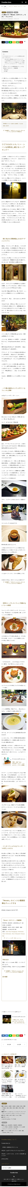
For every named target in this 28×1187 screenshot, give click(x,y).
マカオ (17, 1115)
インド (7, 1117)
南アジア (3, 1117)
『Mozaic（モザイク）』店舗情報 (10, 68)
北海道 (17, 1106)
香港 (20, 1115)
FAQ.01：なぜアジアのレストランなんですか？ (13, 1150)
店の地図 (5, 71)
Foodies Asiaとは (6, 1143)
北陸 (8, 1108)
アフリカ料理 (22, 1127)
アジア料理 (5, 1127)
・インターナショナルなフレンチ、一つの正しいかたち (14, 64)
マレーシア (23, 1111)
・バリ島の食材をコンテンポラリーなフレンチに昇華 (14, 60)
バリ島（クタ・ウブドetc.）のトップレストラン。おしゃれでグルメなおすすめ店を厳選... (18, 1021)
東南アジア (4, 1111)
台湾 (10, 1115)
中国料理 (15, 1125)
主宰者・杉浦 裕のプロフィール (10, 1147)
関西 (17, 1108)
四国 (23, 1108)
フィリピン (22, 1113)
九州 (4, 1109)
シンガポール (10, 1111)
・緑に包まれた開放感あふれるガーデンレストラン (14, 59)
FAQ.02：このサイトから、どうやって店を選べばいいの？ (14, 1154)
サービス (10, 1128)
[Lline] (10, 42)
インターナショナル (6, 1119)
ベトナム (17, 1113)
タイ (4, 1113)
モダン (16, 12)
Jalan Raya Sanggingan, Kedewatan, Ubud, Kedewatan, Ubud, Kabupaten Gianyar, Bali (13, 934)
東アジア (3, 1115)
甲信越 (4, 1108)
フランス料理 (10, 12)
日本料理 (10, 1127)
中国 (20, 1108)
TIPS (8, 1132)
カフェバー (5, 1128)
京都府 (10, 1106)
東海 (11, 1108)
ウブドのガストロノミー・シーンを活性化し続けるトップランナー (13, 57)
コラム (11, 1132)
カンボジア (8, 1113)
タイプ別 (15, 1128)
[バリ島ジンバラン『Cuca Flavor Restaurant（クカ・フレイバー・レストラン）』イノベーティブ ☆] (20, 1044)
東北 (21, 1106)
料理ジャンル (4, 1125)
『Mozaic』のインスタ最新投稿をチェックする (13, 66)
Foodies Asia (14, 1172)
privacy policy (5, 1158)
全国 (14, 1108)
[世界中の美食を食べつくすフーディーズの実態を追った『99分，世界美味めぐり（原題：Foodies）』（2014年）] (8, 1044)
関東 (24, 1106)
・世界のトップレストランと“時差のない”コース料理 (14, 62)
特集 (2, 1130)
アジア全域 (13, 1119)
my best (4, 1132)
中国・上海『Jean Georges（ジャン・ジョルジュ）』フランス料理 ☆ (18, 763)
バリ (4, 12)
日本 (2, 1106)
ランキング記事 (8, 1130)
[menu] (25, 2)
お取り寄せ (14, 1181)
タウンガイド (15, 1130)
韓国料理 (20, 1125)
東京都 (6, 1106)
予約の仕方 (6, 69)
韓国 (7, 1115)
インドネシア (17, 1111)
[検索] (22, 2)
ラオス (13, 1113)
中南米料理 (15, 1127)
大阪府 (14, 1106)
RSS (14, 1176)
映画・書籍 (21, 1130)
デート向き (14, 1039)
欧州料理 (10, 1125)
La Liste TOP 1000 (7, 1039)
